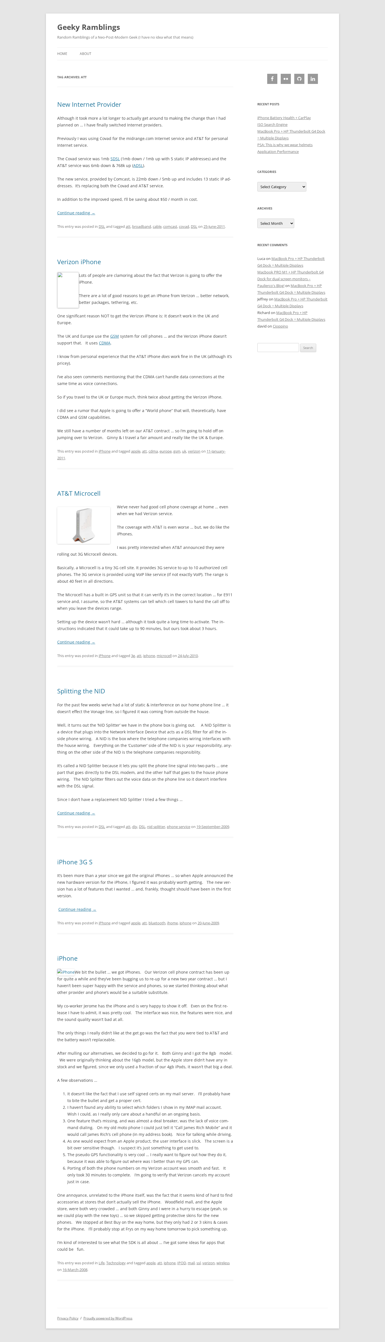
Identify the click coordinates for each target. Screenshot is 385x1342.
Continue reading (76, 212)
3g (133, 655)
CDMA (104, 343)
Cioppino (280, 326)
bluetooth (157, 922)
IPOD (181, 1262)
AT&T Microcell (79, 493)
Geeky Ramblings (88, 27)
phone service (178, 826)
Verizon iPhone (79, 261)
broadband (141, 226)
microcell (164, 655)
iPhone (104, 451)
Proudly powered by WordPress (107, 1318)
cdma (153, 451)
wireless (223, 1262)
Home (62, 53)
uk (184, 451)
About (85, 53)
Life (102, 1262)
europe (166, 451)
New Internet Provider (89, 104)
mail (191, 1262)
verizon (194, 451)
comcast (170, 226)
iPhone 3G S (74, 862)
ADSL (138, 165)
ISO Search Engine (272, 124)
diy (134, 826)
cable (157, 226)
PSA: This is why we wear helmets (285, 144)
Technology (116, 1262)
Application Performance (278, 151)
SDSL (115, 158)
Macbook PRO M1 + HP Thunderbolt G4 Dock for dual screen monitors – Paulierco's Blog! (290, 279)
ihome (172, 922)
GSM (114, 336)
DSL (102, 226)
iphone (149, 655)
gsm (176, 451)
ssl (198, 1262)
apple (135, 451)
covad (184, 226)
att (128, 226)
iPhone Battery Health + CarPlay (284, 117)
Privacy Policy (67, 1318)
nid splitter (156, 826)
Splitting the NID (81, 691)
